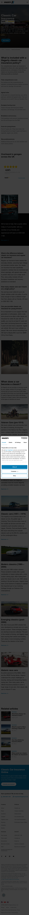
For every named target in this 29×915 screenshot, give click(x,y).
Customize (13, 471)
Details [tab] (10, 442)
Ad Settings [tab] (18, 442)
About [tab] (25, 442)
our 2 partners (9, 450)
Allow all (14, 467)
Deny (14, 475)
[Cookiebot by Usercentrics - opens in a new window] (21, 438)
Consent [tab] (4, 442)
